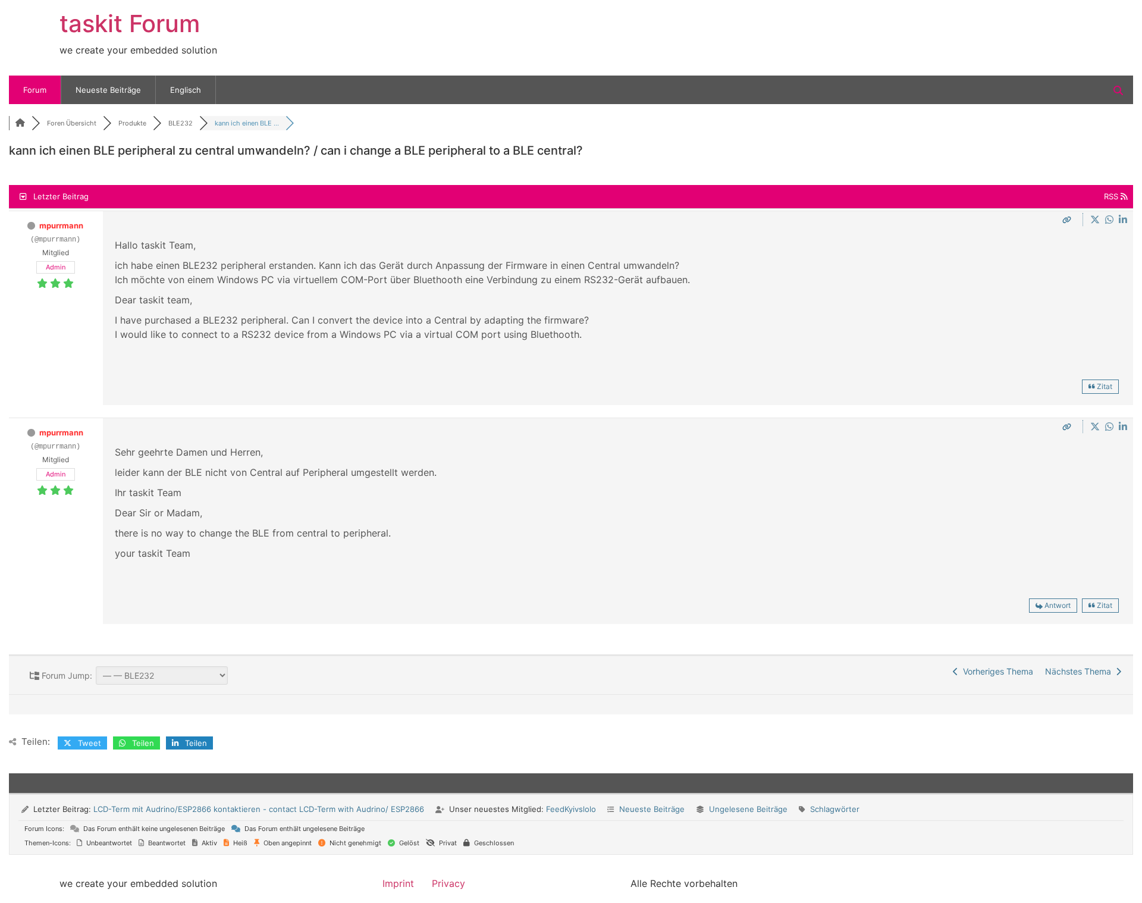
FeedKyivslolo (571, 809)
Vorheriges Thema (995, 671)
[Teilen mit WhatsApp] (1111, 219)
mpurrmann (61, 225)
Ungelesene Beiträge (748, 809)
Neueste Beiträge (108, 90)
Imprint (398, 883)
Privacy (448, 883)
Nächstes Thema (1080, 671)
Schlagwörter (834, 809)
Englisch (185, 90)
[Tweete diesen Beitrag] (1096, 219)
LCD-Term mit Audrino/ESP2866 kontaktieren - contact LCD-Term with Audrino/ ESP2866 (258, 809)
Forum (34, 90)
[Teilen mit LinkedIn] (1123, 219)
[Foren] (20, 123)
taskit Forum (129, 23)
